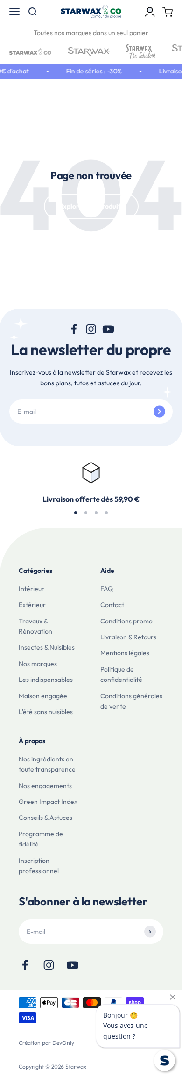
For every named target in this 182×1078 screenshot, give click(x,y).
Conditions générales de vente (131, 701)
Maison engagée (43, 696)
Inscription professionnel (39, 865)
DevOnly (63, 1042)
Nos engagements (45, 785)
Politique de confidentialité (121, 674)
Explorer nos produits (91, 206)
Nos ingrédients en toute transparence (47, 764)
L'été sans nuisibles (46, 712)
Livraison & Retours (128, 637)
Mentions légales (124, 653)
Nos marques (38, 663)
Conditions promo (126, 621)
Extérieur (32, 604)
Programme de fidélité (41, 839)
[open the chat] (164, 1060)
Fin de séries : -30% (92, 71)
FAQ (106, 589)
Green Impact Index (48, 801)
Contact (112, 604)
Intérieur (31, 589)
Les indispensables (46, 679)
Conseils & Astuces (45, 817)
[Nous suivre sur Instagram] (91, 329)
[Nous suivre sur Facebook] (74, 329)
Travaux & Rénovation (35, 626)
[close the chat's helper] (172, 997)
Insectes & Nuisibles (47, 647)
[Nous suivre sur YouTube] (108, 329)
